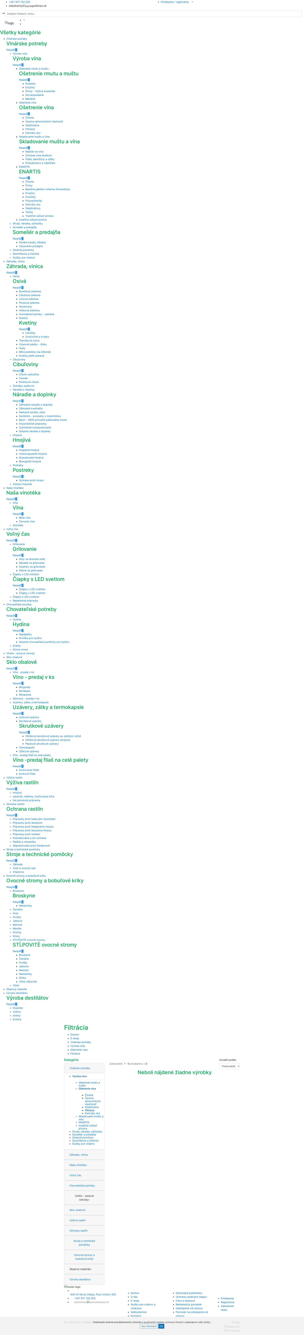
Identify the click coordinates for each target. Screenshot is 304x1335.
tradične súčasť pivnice (33, 219)
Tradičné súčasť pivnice (39, 215)
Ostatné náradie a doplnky (35, 431)
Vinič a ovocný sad (24, 868)
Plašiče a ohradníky (24, 841)
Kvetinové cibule (29, 382)
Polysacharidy (33, 200)
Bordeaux (24, 690)
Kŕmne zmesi (20, 649)
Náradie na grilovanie (31, 562)
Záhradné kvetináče (31, 408)
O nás (134, 1296)
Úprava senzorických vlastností (44, 121)
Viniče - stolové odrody (20, 653)
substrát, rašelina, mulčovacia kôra (33, 796)
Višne (16, 985)
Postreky (18, 465)
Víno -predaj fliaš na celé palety (32, 755)
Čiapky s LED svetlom (26, 574)
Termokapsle (26, 747)
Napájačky (25, 634)
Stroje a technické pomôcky (23, 849)
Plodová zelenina (29, 302)
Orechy (17, 932)
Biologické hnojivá (30, 461)
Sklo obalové (14, 657)
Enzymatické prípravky (33, 423)
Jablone (17, 920)
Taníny (29, 212)
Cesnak (23, 378)
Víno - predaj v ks (23, 672)
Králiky (17, 645)
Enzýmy (30, 87)
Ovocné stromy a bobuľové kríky (26, 875)
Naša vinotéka (14, 487)
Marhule (17, 924)
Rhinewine (25, 694)
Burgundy (24, 687)
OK (161, 1326)
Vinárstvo (18, 871)
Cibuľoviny (19, 359)
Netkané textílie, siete (32, 412)
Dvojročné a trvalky (37, 336)
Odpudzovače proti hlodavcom (31, 845)
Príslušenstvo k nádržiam (40, 163)
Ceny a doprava (185, 1300)
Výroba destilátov (17, 993)
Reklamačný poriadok (189, 1304)
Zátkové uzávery (29, 751)
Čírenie (29, 117)
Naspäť (10, 49)
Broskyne (18, 890)
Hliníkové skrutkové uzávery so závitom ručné (53, 736)
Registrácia (227, 1302)
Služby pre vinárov (24, 257)
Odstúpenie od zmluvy (189, 1308)
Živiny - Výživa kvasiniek (40, 91)
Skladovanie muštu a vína (34, 136)
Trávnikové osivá (29, 340)
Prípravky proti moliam (26, 834)
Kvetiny (23, 318)
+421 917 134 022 (85, 1298)
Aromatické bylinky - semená (36, 314)
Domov (74, 1034)
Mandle (17, 928)
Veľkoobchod (139, 1312)
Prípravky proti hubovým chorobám (34, 819)
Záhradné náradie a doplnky (36, 404)
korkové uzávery (29, 717)
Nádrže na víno (34, 151)
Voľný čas (12, 529)
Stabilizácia (32, 125)
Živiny (28, 185)
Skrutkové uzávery (30, 721)
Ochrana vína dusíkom (38, 155)
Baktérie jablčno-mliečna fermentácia (47, 189)
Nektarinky (25, 905)
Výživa (17, 1011)
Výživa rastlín (14, 777)
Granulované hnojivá (31, 457)
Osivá (16, 276)
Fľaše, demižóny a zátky (39, 159)
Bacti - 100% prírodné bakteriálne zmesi (43, 419)
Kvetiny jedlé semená (31, 355)
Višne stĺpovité (28, 981)
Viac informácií (148, 1326)
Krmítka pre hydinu (30, 638)
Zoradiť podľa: (227, 1059)
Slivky (16, 936)
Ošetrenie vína (27, 102)
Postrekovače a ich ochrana (29, 838)
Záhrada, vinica (15, 261)
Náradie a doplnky (24, 389)
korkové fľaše (27, 773)
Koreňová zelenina (30, 291)
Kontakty (136, 1315)
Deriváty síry (33, 132)
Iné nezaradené (34, 95)
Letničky (30, 332)
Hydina (17, 619)
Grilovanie (19, 544)
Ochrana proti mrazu (31, 480)
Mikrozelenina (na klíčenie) (35, 351)
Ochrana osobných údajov (191, 1296)
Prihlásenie (227, 1298)
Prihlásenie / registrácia (176, 1)
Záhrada (17, 864)
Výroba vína (20, 53)
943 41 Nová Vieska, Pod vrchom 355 (93, 1294)
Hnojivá (17, 435)
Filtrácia (30, 129)
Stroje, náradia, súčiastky (28, 223)
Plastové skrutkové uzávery (42, 743)
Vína (15, 502)
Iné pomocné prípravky (26, 800)
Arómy (17, 1015)
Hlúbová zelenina (29, 310)
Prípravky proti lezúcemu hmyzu (32, 830)
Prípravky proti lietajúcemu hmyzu (33, 826)
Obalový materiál (16, 989)
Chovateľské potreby (19, 604)
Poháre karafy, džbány (32, 242)
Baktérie (30, 98)
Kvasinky (30, 83)
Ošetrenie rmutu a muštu (33, 68)
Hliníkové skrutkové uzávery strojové (47, 739)
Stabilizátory (33, 208)
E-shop (74, 1038)
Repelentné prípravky (25, 600)
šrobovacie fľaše (29, 770)
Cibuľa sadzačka (29, 374)
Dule (15, 913)
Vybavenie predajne (31, 246)
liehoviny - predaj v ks (26, 698)
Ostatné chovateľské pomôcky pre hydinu (44, 641)
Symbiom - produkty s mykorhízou (40, 416)
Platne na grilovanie (31, 570)
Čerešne (17, 909)
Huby (22, 348)
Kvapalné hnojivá (29, 450)
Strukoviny (25, 306)
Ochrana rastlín (15, 804)
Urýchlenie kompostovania (35, 427)
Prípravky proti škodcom (27, 822)
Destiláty (18, 525)
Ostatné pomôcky (23, 250)
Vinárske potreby (16, 38)
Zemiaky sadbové (23, 385)
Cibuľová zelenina (29, 295)
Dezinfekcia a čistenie (26, 253)
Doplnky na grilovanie (32, 566)
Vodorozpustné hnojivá (33, 453)
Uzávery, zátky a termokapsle (30, 702)
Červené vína (27, 521)
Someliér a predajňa (25, 227)
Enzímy (17, 1019)
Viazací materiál (22, 484)
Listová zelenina (28, 299)
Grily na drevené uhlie (32, 559)
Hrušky (17, 917)
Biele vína (24, 517)
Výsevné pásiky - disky (33, 344)
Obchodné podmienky (189, 1293)
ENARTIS (24, 166)
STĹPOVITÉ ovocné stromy (29, 939)
